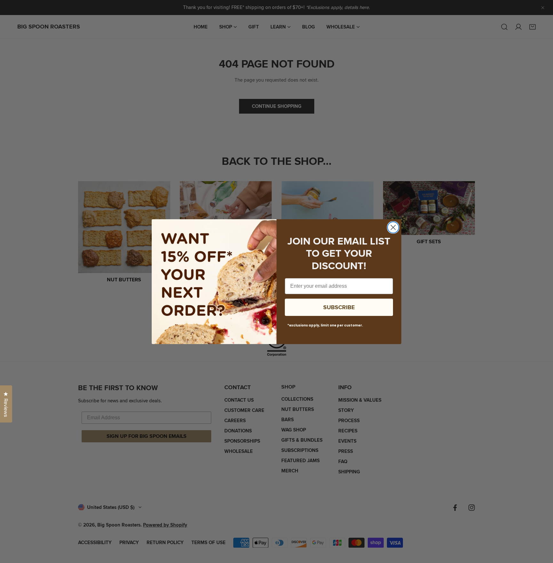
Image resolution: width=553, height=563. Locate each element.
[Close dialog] (393, 227)
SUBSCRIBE (339, 307)
